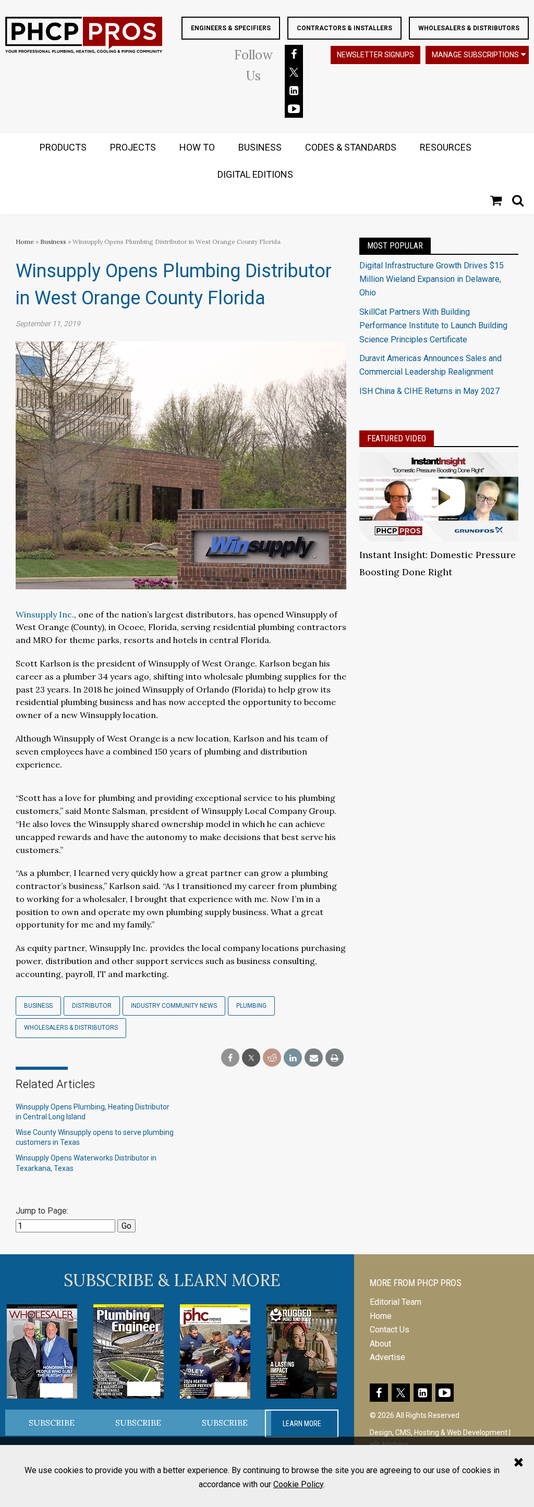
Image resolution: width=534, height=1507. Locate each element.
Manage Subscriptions (475, 55)
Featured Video (396, 438)
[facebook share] (230, 1058)
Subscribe (52, 1422)
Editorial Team (395, 1302)
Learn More (302, 1423)
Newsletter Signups (375, 55)
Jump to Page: (42, 1211)
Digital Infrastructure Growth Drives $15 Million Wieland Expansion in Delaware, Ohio (431, 279)
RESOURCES (445, 147)
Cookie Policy (298, 1484)
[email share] (314, 1058)
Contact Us (389, 1330)
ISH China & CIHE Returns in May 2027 (429, 391)
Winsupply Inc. (45, 614)
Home (25, 241)
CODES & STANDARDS (350, 147)
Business (54, 241)
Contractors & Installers (344, 28)
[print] (334, 1058)
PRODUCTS (63, 147)
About (380, 1344)
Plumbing (251, 1005)
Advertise (387, 1357)
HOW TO (197, 147)
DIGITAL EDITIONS (255, 174)
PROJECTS (133, 147)
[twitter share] (251, 1058)
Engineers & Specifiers (231, 28)
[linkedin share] (293, 1058)
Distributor (92, 1005)
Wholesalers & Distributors (468, 28)
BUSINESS (260, 147)
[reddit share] (272, 1058)
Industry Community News (174, 1005)
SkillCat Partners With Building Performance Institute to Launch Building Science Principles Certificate (433, 325)
